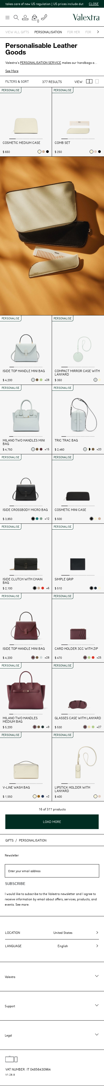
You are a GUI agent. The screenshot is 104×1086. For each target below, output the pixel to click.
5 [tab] (39, 138)
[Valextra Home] (86, 17)
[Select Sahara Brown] (43, 151)
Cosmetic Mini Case (70, 509)
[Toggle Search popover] (16, 18)
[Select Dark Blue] (95, 588)
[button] (25, 17)
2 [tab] (19, 138)
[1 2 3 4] (78, 550)
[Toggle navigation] (7, 17)
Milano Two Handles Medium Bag (20, 719)
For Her (73, 32)
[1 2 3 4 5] (26, 113)
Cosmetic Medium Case (21, 142)
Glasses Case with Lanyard (78, 718)
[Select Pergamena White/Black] (89, 449)
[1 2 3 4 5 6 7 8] (26, 411)
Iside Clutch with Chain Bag (22, 580)
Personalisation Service (40, 62)
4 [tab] (33, 138)
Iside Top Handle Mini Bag (24, 371)
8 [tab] (41, 436)
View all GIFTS (17, 32)
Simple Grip (64, 579)
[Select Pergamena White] (39, 151)
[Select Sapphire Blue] (42, 796)
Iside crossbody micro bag (25, 509)
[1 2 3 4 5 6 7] (26, 341)
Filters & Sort (17, 81)
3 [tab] (26, 138)
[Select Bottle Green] (37, 518)
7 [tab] (40, 366)
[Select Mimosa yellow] (89, 727)
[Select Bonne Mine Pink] (95, 151)
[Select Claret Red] (41, 449)
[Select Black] (47, 151)
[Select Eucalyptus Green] (41, 518)
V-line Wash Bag (16, 787)
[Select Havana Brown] (38, 796)
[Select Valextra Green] (42, 727)
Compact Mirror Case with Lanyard (77, 372)
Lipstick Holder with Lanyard (72, 789)
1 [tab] (12, 138)
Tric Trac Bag (66, 440)
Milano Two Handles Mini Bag (24, 442)
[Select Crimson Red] (42, 588)
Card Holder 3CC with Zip (76, 648)
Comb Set (62, 142)
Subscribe (15, 884)
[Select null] (33, 379)
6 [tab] (35, 366)
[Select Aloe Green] (41, 379)
